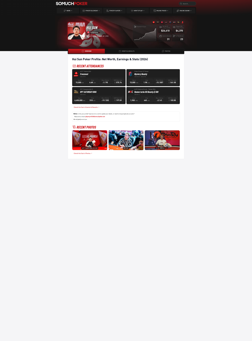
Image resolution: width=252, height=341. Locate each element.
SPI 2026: (96, 36)
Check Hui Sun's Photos (82, 153)
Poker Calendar (92, 10)
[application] (145, 34)
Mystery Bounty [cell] (140, 74)
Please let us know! (89, 116)
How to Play (138, 10)
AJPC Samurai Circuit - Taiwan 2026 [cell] (144, 89)
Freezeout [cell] (84, 74)
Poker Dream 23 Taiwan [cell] (141, 71)
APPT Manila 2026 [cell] (85, 71)
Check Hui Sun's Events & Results (86, 107)
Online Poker (161, 10)
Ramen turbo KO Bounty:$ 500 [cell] (146, 92)
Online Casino (185, 10)
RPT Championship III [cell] (86, 89)
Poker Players (114, 10)
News (68, 10)
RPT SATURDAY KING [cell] (88, 92)
